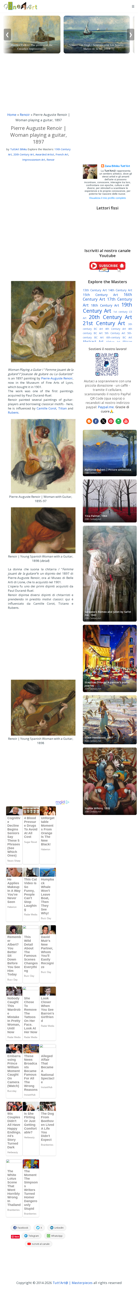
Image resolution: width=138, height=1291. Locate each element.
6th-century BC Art (119, 337)
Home (11, 114)
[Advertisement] (69, 87)
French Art (62, 154)
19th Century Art (107, 307)
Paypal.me (106, 407)
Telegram (34, 1235)
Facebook (23, 1227)
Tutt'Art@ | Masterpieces (73, 1283)
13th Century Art (95, 290)
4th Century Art (115, 328)
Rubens (13, 412)
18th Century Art (105, 305)
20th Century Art (23, 154)
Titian (62, 408)
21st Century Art (104, 323)
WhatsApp (57, 1235)
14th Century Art (120, 290)
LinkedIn (59, 1227)
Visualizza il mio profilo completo (107, 197)
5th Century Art (115, 333)
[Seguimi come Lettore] (89, 423)
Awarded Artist (44, 154)
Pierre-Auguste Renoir (57, 378)
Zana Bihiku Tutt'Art (117, 165)
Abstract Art (93, 341)
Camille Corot (46, 408)
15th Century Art (100, 295)
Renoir (25, 114)
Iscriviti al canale (41, 1243)
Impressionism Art (33, 159)
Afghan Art (113, 341)
